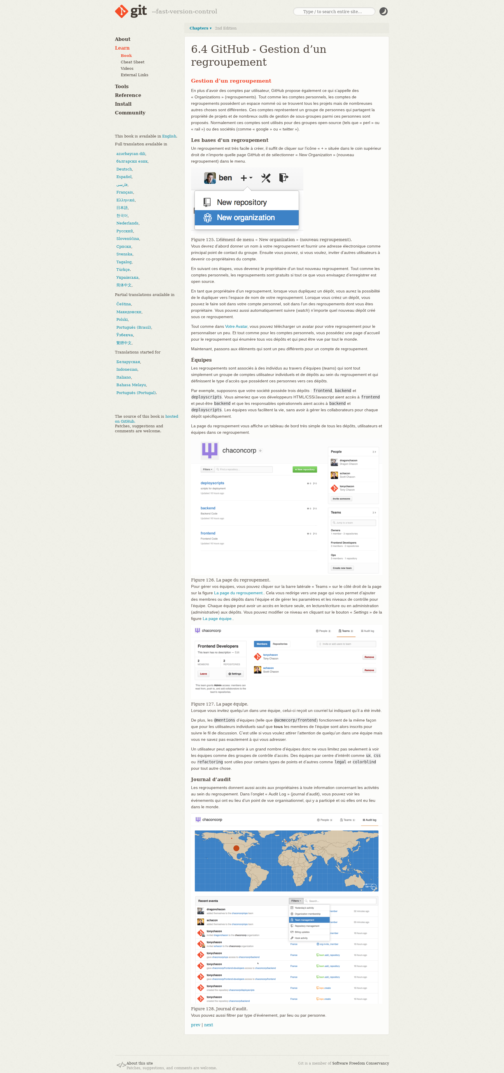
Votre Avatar (236, 326)
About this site (140, 1063)
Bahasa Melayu (131, 385)
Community (130, 113)
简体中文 (124, 285)
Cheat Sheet (132, 62)
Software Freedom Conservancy (360, 1063)
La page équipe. (218, 618)
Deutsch (124, 169)
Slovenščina (127, 238)
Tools (122, 86)
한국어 (122, 215)
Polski (122, 319)
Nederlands (127, 223)
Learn (122, 48)
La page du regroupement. (239, 593)
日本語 (122, 207)
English (169, 136)
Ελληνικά (125, 200)
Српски (123, 246)
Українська (127, 277)
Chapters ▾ (201, 28)
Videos (127, 68)
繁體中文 (124, 342)
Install (123, 104)
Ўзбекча (124, 335)
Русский (124, 231)
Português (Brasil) (133, 327)
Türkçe (123, 269)
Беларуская (128, 361)
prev (195, 1025)
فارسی (121, 184)
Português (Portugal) (136, 392)
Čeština (123, 304)
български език (132, 161)
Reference (128, 95)
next (208, 1025)
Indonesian (126, 369)
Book (126, 55)
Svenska (124, 254)
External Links (134, 75)
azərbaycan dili (130, 153)
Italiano (123, 377)
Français (124, 192)
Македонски (128, 311)
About (122, 39)
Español (124, 177)
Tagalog (124, 261)
